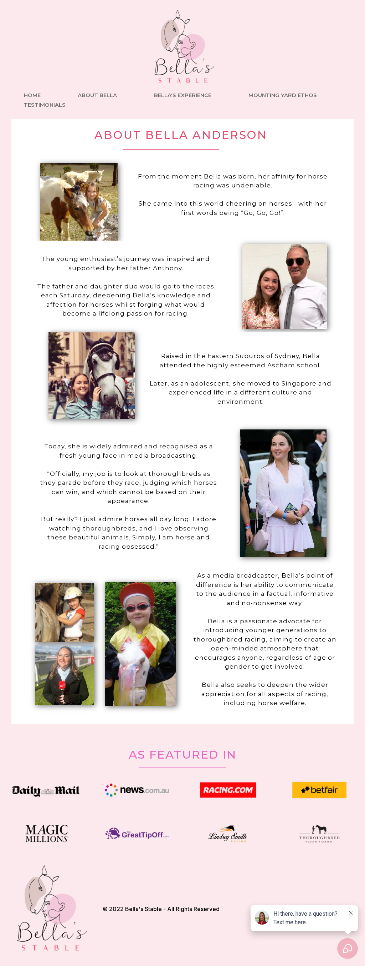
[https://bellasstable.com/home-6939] (182, 47)
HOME (32, 95)
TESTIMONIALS (45, 104)
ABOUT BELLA (97, 95)
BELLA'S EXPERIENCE (182, 95)
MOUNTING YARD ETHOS (282, 95)
